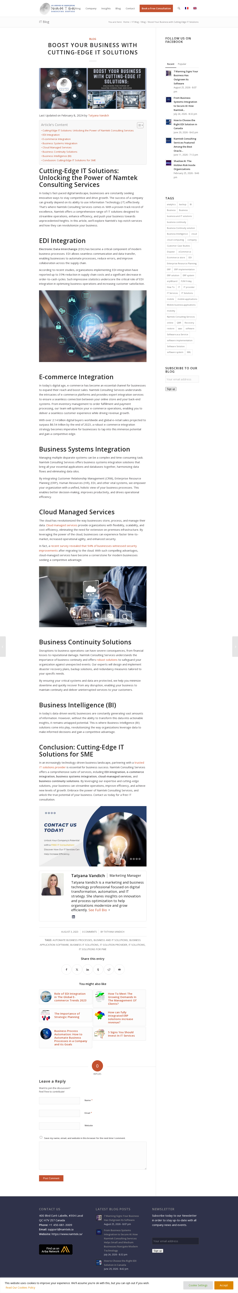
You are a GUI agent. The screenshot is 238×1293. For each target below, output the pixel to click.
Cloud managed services (61, 525)
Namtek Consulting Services (181, 316)
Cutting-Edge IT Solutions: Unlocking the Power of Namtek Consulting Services (88, 130)
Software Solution (176, 346)
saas (180, 328)
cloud (194, 233)
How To (171, 287)
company (192, 239)
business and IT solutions (111, 940)
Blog (92, 39)
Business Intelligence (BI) (57, 156)
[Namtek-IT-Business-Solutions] (93, 88)
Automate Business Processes (72, 940)
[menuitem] (58, 8)
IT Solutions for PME (92, 949)
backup (182, 204)
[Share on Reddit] (109, 969)
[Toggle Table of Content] (138, 125)
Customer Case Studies (178, 245)
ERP (169, 269)
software (190, 328)
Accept (224, 1285)
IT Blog (44, 22)
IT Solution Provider (113, 944)
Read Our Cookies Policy (20, 1287)
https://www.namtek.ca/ (67, 1234)
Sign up (171, 389)
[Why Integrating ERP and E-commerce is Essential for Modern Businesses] (235, 646)
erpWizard (172, 281)
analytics (171, 204)
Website (89, 1125)
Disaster (171, 251)
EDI (190, 257)
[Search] (179, 8)
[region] (119, 1285)
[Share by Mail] (119, 969)
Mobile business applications (181, 304)
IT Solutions (137, 944)
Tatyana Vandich (98, 115)
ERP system (188, 275)
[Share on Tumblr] (98, 969)
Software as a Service (177, 334)
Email (88, 1112)
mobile (170, 299)
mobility (171, 310)
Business (171, 210)
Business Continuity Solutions (60, 151)
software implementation (179, 340)
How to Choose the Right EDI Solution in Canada (185, 124)
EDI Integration (51, 134)
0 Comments (89, 931)
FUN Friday (186, 281)
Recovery (189, 322)
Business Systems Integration (60, 143)
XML (189, 352)
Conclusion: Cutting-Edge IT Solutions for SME (69, 160)
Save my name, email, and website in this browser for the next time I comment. (85, 1138)
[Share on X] (77, 969)
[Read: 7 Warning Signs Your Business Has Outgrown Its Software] (168, 73)
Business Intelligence (177, 233)
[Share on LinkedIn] (88, 969)
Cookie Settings (198, 1285)
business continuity (176, 222)
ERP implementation (184, 269)
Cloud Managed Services (57, 147)
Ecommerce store (176, 257)
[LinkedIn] (73, 917)
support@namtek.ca (60, 1229)
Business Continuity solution (181, 228)
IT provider (189, 287)
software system (175, 352)
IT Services (172, 293)
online (170, 322)
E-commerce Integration (57, 139)
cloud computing (175, 239)
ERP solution (173, 275)
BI (191, 204)
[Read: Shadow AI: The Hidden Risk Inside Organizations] (168, 163)
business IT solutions (84, 944)
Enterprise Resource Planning (182, 263)
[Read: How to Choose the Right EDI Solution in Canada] (168, 122)
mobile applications (187, 299)
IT (179, 287)
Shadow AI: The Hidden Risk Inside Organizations (184, 165)
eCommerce (184, 251)
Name (89, 1100)
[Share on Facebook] (66, 969)
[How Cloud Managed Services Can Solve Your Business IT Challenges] (3, 646)
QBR (179, 322)
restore (170, 328)
